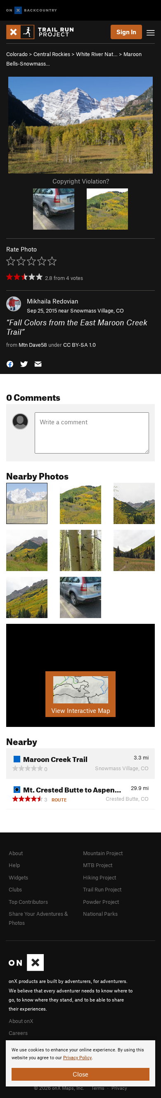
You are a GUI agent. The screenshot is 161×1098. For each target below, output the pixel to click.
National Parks (100, 913)
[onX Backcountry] (31, 10)
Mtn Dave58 (33, 344)
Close (80, 1074)
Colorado (17, 54)
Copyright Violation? (80, 181)
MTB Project (97, 865)
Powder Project (101, 901)
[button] (10, 363)
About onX (21, 1021)
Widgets (18, 877)
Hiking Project (99, 877)
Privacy (119, 1088)
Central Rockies (51, 54)
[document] (80, 1063)
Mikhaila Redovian (52, 301)
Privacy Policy (77, 1057)
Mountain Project (103, 853)
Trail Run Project (102, 889)
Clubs (15, 889)
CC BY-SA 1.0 (79, 344)
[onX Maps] (26, 969)
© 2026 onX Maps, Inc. (59, 1088)
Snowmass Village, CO (97, 310)
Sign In (126, 31)
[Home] (44, 32)
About (16, 853)
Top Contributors (28, 901)
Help (14, 865)
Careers (18, 1033)
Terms (97, 1088)
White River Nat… (97, 54)
